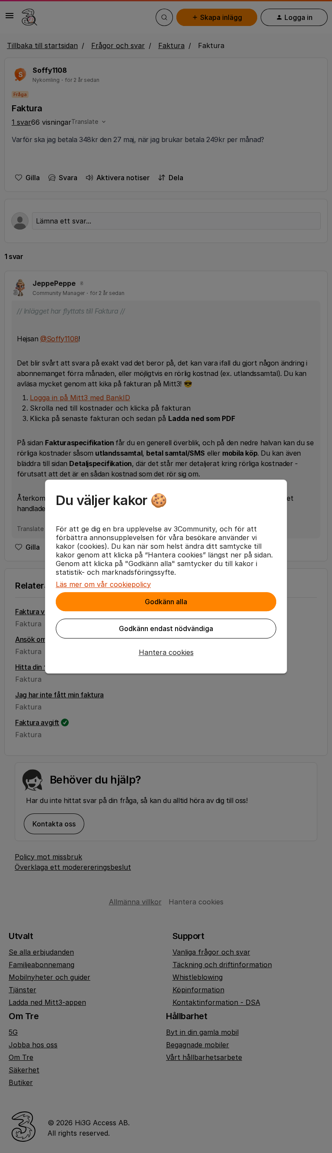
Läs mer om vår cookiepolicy (103, 584)
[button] (166, 652)
